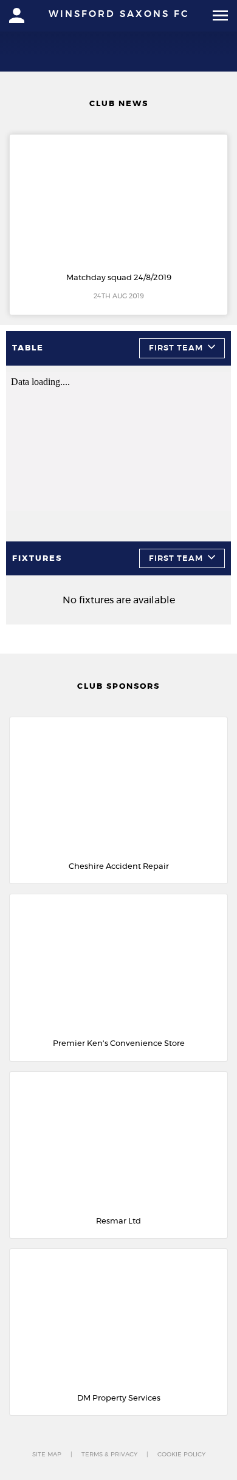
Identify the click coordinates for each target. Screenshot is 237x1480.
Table (28, 348)
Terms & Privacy (109, 1455)
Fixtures (37, 559)
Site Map (46, 1455)
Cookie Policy (181, 1455)
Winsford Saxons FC (119, 14)
